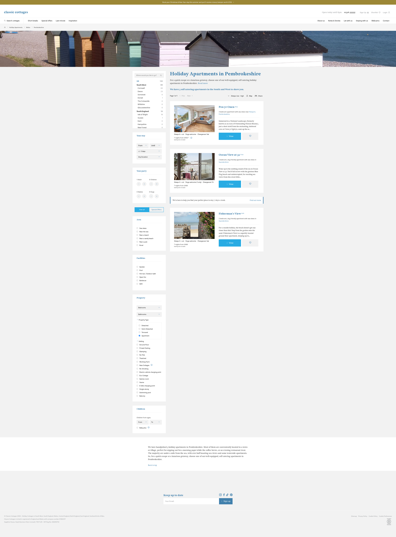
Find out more (255, 200)
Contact (386, 21)
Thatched (142, 358)
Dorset (150, 98)
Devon (150, 91)
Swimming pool (145, 393)
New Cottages (144, 365)
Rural (141, 245)
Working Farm (144, 362)
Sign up (226, 501)
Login (385, 12)
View (231, 136)
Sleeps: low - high (237, 96)
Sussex (150, 118)
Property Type (143, 320)
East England (84, 516)
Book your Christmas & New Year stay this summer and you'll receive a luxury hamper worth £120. (197, 2)
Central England (64, 516)
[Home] (5, 27)
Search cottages (13, 21)
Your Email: (169, 501)
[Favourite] (250, 136)
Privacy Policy (362, 516)
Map (250, 96)
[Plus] (144, 184)
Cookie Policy (373, 516)
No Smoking (143, 369)
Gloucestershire (150, 108)
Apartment (145, 336)
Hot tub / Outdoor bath (147, 274)
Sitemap (354, 516)
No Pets (142, 355)
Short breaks (33, 21)
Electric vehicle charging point (150, 372)
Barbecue (142, 280)
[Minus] (139, 184)
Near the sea (143, 232)
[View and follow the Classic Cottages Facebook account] (224, 495)
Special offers (46, 21)
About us (321, 21)
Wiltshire (150, 104)
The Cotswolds (150, 101)
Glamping (142, 352)
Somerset (150, 95)
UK (150, 81)
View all (142, 210)
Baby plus (142, 428)
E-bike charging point (147, 386)
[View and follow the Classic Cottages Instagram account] (220, 495)
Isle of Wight (150, 114)
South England (150, 111)
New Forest (150, 127)
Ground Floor (144, 345)
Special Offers (156, 210)
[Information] (152, 365)
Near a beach (144, 235)
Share (260, 96)
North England (75, 516)
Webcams (375, 21)
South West (150, 85)
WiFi (141, 284)
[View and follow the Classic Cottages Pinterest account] (231, 495)
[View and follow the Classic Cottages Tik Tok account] (227, 495)
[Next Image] (211, 119)
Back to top (152, 465)
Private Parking (144, 348)
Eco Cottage (143, 376)
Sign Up (363, 12)
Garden (142, 267)
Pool (141, 270)
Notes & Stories (334, 21)
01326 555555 (349, 12)
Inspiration (73, 21)
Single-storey (144, 389)
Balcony (142, 396)
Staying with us (362, 21)
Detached (144, 326)
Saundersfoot (223, 162)
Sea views (142, 228)
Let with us (348, 21)
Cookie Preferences (385, 516)
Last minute (60, 21)
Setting (141, 341)
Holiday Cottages (27, 516)
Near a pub (143, 242)
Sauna (141, 382)
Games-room (144, 379)
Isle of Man (100, 516)
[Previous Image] (178, 119)
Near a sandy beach (146, 238)
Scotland (92, 516)
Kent (150, 121)
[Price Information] (191, 138)
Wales (56, 516)
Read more (203, 83)
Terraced (144, 332)
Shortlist (374, 12)
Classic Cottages (11, 516)
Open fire (142, 277)
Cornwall (150, 88)
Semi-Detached (147, 329)
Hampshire (150, 124)
